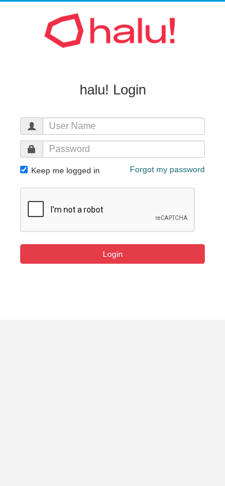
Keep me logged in (64, 170)
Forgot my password (167, 169)
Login (113, 254)
